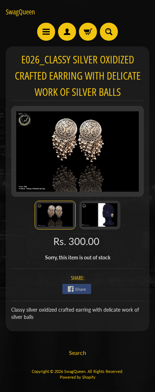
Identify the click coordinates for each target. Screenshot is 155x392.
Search (77, 352)
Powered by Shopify (78, 377)
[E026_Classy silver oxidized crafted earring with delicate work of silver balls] (55, 215)
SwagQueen (20, 11)
